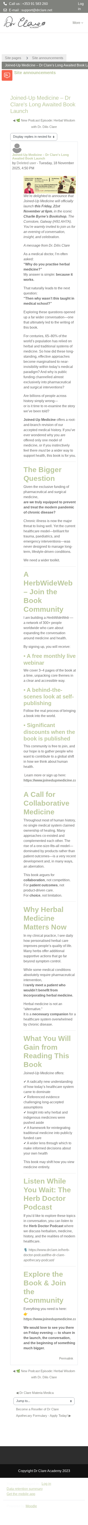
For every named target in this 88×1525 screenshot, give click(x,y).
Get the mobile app (21, 1494)
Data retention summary (25, 1489)
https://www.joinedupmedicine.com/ (52, 780)
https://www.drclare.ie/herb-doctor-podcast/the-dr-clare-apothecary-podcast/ (46, 1255)
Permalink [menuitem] (66, 1358)
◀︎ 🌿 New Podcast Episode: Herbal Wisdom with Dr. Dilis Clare (44, 123)
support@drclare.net (36, 10)
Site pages (13, 58)
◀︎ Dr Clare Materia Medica (35, 1393)
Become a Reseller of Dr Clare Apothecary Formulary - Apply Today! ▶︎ (43, 1412)
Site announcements (47, 58)
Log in (81, 6)
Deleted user (26, 163)
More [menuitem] (76, 23)
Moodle (31, 1506)
